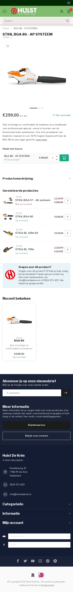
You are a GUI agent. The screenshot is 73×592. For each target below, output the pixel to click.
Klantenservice (36, 425)
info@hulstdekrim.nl (20, 494)
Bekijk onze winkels (36, 435)
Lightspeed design (28, 585)
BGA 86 (19, 340)
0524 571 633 (17, 484)
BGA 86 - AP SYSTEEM (25, 28)
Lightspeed (59, 581)
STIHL (6, 37)
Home (6, 28)
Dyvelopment (47, 585)
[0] (68, 11)
